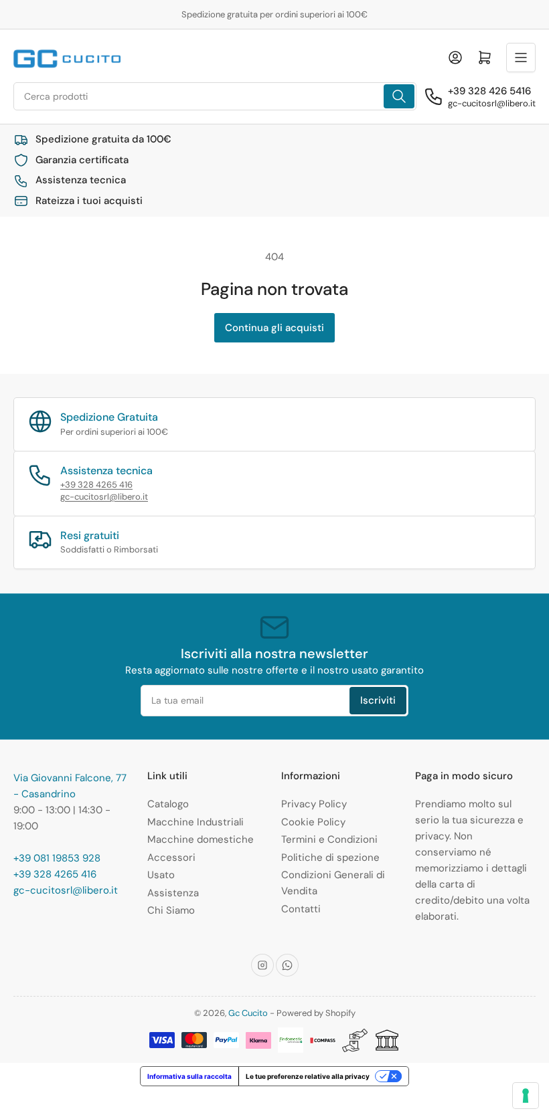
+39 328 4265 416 (96, 484)
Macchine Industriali (195, 822)
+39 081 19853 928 (56, 858)
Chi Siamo (171, 910)
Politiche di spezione (330, 857)
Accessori (171, 857)
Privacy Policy (314, 804)
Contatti (301, 909)
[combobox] (214, 96)
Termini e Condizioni (329, 839)
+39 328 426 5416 (489, 91)
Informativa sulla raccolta (189, 1076)
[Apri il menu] (521, 57)
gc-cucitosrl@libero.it (492, 103)
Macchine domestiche (200, 839)
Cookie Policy (313, 822)
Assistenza (173, 893)
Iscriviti (378, 700)
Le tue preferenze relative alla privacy (308, 1076)
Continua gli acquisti (274, 327)
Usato (161, 875)
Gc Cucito (248, 1013)
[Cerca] (399, 96)
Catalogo (168, 804)
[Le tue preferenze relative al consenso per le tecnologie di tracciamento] (525, 1095)
